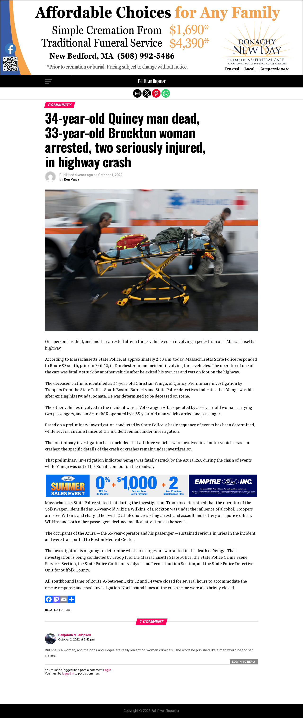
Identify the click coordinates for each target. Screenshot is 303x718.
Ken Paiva (71, 179)
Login (107, 670)
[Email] (64, 602)
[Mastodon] (56, 602)
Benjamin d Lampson (74, 635)
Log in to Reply (244, 661)
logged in (68, 673)
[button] (48, 81)
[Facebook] (49, 602)
